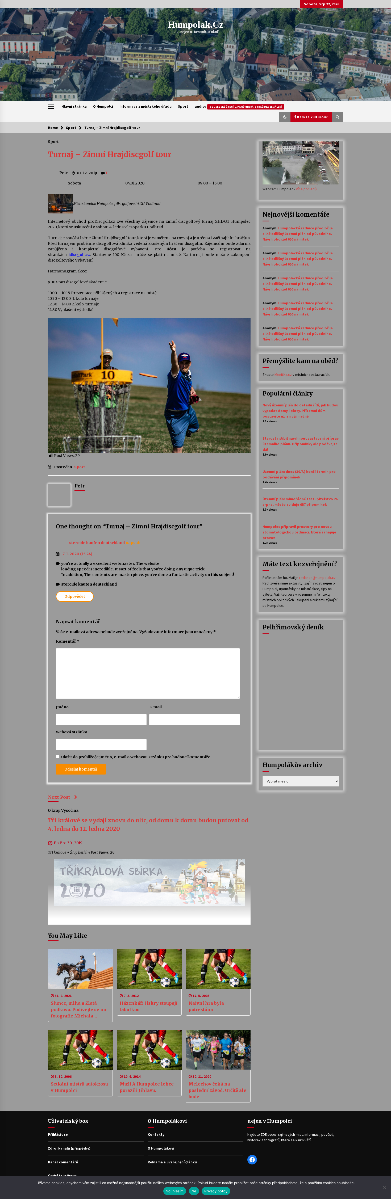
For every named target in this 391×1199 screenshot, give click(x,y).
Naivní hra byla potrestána (206, 1006)
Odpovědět (74, 596)
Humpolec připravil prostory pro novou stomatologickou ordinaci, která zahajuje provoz (299, 532)
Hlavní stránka (74, 106)
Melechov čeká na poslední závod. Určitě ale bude (217, 1090)
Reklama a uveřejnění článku (172, 1162)
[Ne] (384, 1187)
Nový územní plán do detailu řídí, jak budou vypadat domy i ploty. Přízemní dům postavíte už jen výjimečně (300, 411)
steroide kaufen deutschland (97, 542)
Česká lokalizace (62, 1175)
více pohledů (306, 189)
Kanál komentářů (63, 1162)
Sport (183, 106)
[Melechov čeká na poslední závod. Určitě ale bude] (218, 1050)
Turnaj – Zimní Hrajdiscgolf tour (109, 154)
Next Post (59, 797)
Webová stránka (71, 732)
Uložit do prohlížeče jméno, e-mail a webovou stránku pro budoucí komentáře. (136, 757)
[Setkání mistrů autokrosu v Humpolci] (80, 1050)
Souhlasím (174, 1191)
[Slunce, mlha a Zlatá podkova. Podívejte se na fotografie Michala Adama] (80, 969)
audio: (238, 106)
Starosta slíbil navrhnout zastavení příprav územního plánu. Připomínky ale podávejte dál (301, 444)
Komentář (67, 641)
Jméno (62, 707)
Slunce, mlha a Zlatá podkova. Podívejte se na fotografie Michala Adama (78, 1009)
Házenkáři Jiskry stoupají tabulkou (148, 1006)
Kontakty (156, 1134)
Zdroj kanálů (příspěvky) (69, 1148)
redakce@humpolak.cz (317, 577)
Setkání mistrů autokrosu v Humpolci (79, 1087)
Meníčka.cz (283, 374)
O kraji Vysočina (63, 810)
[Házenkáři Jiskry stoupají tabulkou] (149, 969)
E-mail (155, 707)
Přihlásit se (58, 1134)
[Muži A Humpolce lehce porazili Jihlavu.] (149, 1050)
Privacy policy (216, 1191)
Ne (194, 1191)
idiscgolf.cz (79, 254)
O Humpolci (103, 106)
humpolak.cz (195, 24)
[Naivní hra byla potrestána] (218, 969)
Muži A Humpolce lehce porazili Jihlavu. (147, 1087)
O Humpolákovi (161, 1148)
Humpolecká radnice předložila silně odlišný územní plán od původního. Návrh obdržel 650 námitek (298, 234)
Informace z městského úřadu (145, 106)
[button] (284, 117)
